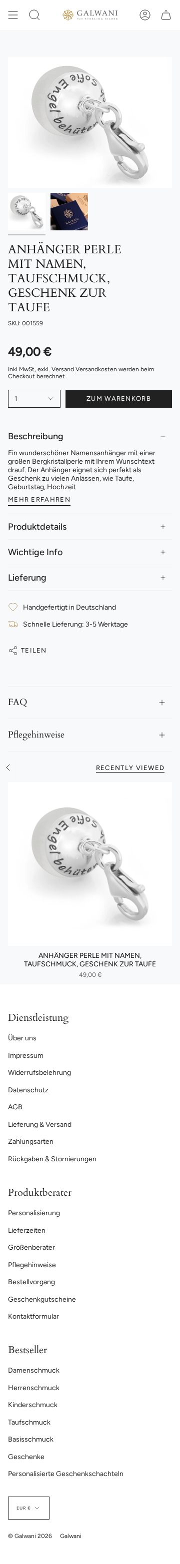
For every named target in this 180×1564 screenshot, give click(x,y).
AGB (15, 1107)
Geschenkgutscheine (42, 1299)
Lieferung (27, 577)
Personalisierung (34, 1213)
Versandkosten (96, 369)
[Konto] (145, 15)
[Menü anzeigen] (13, 15)
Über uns (22, 1038)
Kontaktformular (33, 1316)
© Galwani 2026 (30, 1536)
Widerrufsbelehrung (39, 1072)
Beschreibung (36, 436)
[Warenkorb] (166, 15)
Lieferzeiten (27, 1230)
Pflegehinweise (36, 735)
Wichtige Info (35, 552)
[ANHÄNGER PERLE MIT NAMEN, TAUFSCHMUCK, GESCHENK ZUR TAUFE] (90, 864)
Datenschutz (28, 1090)
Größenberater (31, 1247)
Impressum (26, 1055)
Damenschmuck (34, 1370)
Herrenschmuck (34, 1388)
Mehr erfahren (39, 499)
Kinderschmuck (33, 1405)
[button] (34, 15)
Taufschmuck (29, 1422)
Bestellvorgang (31, 1282)
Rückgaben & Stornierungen (52, 1159)
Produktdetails (37, 526)
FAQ (18, 702)
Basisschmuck (31, 1439)
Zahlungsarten (31, 1141)
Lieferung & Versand (40, 1124)
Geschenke (26, 1457)
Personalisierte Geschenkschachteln (66, 1474)
